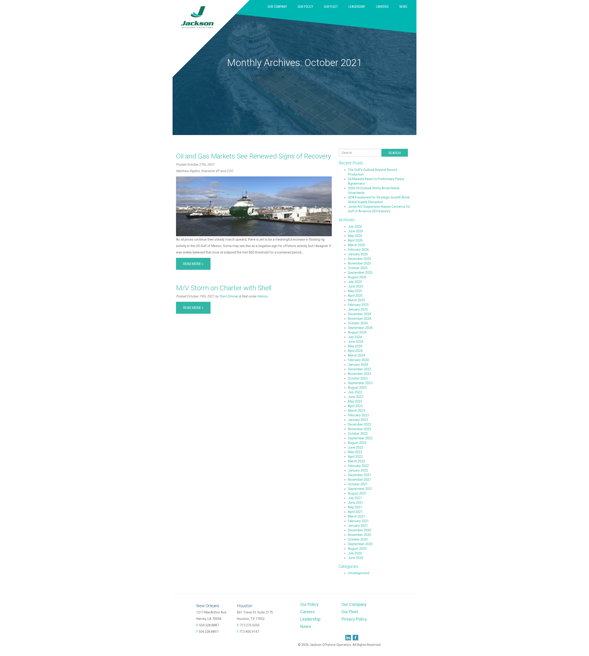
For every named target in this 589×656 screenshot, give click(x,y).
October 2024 (358, 323)
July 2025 (355, 282)
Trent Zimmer (228, 296)
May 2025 (355, 291)
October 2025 (358, 268)
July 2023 (355, 392)
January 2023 (358, 420)
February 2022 (358, 466)
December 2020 (359, 530)
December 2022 (359, 424)
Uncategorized (358, 573)
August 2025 (357, 277)
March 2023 (356, 410)
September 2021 (360, 489)
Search (394, 153)
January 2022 (358, 470)
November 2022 (359, 429)
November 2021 (359, 479)
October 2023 (358, 378)
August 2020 (357, 548)
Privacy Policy (354, 619)
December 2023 (359, 369)
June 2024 (355, 341)
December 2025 (359, 259)
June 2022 (355, 447)
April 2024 (355, 351)
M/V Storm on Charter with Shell (223, 288)
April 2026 (355, 240)
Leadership (356, 7)
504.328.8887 (209, 625)
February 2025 (358, 305)
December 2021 (359, 475)
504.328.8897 (208, 631)
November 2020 (359, 535)
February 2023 (358, 415)
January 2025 (358, 309)
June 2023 (355, 397)
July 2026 (355, 226)
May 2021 (355, 507)
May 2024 (355, 346)
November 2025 (359, 263)
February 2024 (358, 360)
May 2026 (355, 236)
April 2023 (355, 406)
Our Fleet (331, 7)
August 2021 (357, 493)
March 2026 (356, 245)
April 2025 (355, 295)
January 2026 (358, 254)
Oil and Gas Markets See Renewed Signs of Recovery (253, 156)
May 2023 (355, 401)
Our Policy (305, 7)
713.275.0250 (250, 625)
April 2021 (355, 512)
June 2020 (355, 558)
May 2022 (355, 452)
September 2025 (360, 272)
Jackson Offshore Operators (197, 17)
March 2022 (356, 461)
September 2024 (360, 328)
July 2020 (355, 553)
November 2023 (359, 374)
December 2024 (359, 314)
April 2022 (355, 456)
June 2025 (355, 286)
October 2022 (358, 433)
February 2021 (358, 521)
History (262, 296)
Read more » (193, 264)
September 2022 (360, 438)
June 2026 (355, 231)
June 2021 (355, 502)
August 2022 (357, 443)
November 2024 (359, 318)
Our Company (277, 7)
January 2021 (358, 525)
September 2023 (360, 383)
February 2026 (358, 249)
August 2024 (357, 332)
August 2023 (357, 387)
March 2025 (356, 300)
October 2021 (358, 484)
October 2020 (358, 539)
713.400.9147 (249, 631)
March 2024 (356, 355)
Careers (382, 7)
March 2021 (356, 516)
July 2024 (355, 337)
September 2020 (360, 544)
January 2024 (358, 364)
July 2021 (355, 498)
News (403, 7)
